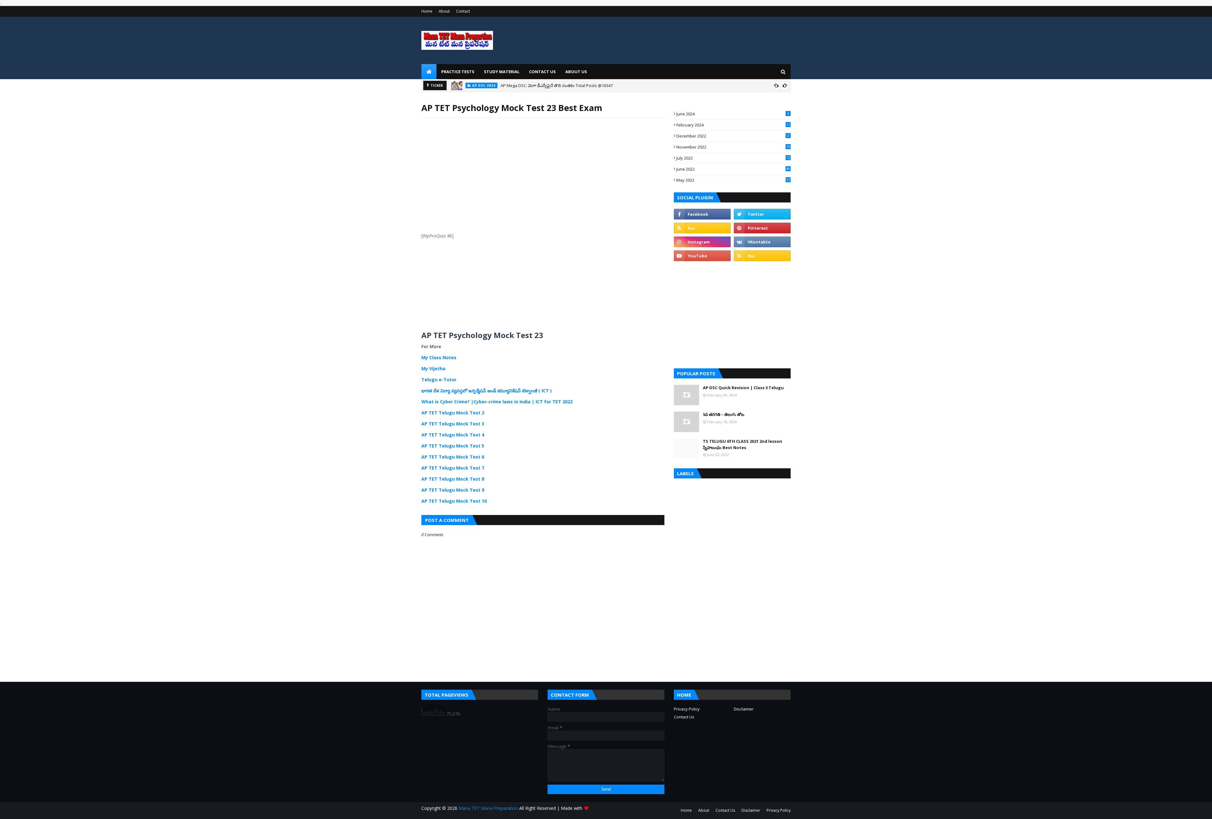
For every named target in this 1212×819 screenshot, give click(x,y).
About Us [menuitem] (576, 71)
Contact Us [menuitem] (542, 71)
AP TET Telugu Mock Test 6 (452, 457)
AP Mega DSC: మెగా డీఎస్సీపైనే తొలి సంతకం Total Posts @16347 (557, 85)
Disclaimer (744, 709)
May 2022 (733, 180)
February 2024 (733, 125)
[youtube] (702, 255)
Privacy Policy (687, 709)
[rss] (702, 228)
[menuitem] (429, 71)
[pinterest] (762, 228)
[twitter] (762, 214)
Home (426, 11)
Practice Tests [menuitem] (457, 71)
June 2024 (732, 114)
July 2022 (733, 158)
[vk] (762, 242)
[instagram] (702, 242)
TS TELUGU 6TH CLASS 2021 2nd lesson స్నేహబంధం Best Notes (742, 444)
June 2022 (733, 169)
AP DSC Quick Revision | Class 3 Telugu (743, 387)
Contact (463, 11)
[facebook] (702, 214)
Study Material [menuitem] (502, 71)
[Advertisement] (542, 184)
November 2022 (733, 147)
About (444, 11)
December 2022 (732, 136)
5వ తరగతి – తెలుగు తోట (723, 414)
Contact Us (684, 717)
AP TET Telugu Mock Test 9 (452, 490)
